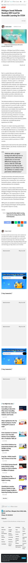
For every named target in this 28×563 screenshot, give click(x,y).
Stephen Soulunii (8, 26)
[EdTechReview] (11, 1)
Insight (21, 447)
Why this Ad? (22, 65)
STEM (23, 215)
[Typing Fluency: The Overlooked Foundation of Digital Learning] (22, 478)
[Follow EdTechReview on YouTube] (11, 297)
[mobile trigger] (2, 1)
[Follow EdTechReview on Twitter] (7, 297)
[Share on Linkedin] (12, 19)
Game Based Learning (11, 215)
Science (19, 215)
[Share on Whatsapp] (9, 19)
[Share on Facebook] (5, 19)
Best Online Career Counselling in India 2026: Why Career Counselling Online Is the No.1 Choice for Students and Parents (9, 410)
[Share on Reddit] (14, 19)
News (3, 7)
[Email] (5, 22)
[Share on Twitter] (7, 19)
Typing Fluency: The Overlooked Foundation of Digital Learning (8, 478)
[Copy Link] (7, 22)
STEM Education (10, 216)
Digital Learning (20, 213)
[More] (9, 22)
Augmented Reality (11, 213)
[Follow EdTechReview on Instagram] (15, 297)
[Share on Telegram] (16, 19)
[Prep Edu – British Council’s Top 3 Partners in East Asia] (22, 458)
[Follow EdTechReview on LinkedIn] (19, 297)
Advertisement (6, 65)
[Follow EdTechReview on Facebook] (3, 297)
